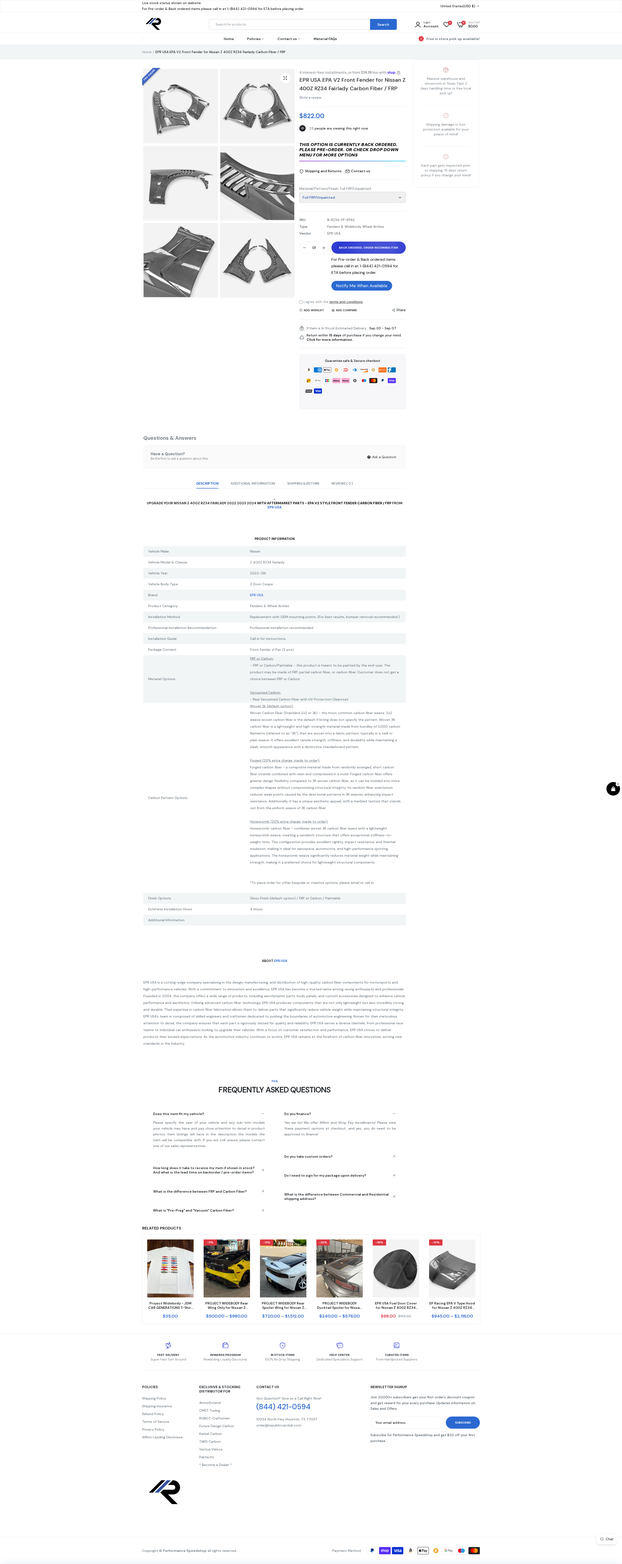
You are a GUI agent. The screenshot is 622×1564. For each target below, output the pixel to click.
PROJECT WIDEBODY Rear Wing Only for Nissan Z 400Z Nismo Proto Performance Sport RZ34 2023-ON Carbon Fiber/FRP (226, 1305)
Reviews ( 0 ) (342, 483)
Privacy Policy (153, 1429)
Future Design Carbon (216, 1426)
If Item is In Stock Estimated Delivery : (337, 328)
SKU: (302, 220)
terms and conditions (346, 302)
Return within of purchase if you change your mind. (354, 337)
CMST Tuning (209, 1410)
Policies (254, 39)
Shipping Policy (154, 1398)
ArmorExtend (210, 1403)
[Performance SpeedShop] (153, 24)
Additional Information (253, 483)
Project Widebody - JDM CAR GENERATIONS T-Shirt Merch (170, 1305)
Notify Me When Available (361, 286)
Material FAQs (325, 39)
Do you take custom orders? (308, 1156)
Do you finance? (297, 1114)
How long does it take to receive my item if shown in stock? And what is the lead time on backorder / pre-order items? (204, 1170)
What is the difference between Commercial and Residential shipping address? (336, 1196)
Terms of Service (155, 1421)
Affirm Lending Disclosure (162, 1437)
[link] (189, 1247)
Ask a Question (383, 457)
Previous (142, 1279)
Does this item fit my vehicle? (178, 1114)
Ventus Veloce (211, 1449)
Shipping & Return (303, 483)
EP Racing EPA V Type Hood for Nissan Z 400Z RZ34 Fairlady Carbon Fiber (452, 1305)
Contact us (287, 39)
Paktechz (206, 1457)
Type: (303, 226)
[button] (352, 150)
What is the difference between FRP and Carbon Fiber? (200, 1191)
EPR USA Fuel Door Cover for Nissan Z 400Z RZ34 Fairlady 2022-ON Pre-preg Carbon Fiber (396, 1305)
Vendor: (305, 233)
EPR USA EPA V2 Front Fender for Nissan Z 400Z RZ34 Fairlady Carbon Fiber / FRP (352, 84)
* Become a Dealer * (215, 1465)
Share (401, 310)
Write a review (310, 98)
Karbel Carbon (210, 1434)
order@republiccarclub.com (278, 1425)
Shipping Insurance (157, 1406)
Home (229, 39)
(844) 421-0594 (283, 1406)
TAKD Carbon (210, 1441)
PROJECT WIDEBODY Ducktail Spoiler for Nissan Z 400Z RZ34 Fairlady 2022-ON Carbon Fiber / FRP (339, 1305)
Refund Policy (153, 1414)
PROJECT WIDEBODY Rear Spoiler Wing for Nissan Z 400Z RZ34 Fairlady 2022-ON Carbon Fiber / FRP (283, 1305)
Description (207, 483)
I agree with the (333, 302)
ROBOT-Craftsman (214, 1418)
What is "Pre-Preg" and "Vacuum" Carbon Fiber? (193, 1210)
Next (480, 1279)
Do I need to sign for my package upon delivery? (325, 1175)
